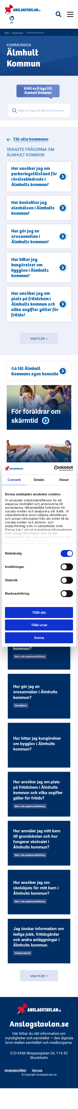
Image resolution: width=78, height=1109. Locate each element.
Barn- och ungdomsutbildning (30, 656)
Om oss (37, 1070)
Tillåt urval (39, 625)
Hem (7, 32)
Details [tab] (39, 480)
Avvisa (39, 638)
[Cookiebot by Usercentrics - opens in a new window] (55, 468)
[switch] (67, 566)
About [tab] (64, 480)
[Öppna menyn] (70, 14)
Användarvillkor (15, 1070)
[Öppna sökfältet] (61, 14)
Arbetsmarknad (22, 952)
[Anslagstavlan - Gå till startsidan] (23, 9)
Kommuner (17, 32)
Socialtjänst (20, 705)
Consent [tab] (14, 480)
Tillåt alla (39, 612)
